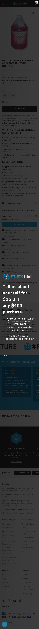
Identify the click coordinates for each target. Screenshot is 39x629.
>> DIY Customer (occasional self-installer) (19, 337)
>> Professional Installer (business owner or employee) (19, 320)
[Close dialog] (36, 2)
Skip (5, 355)
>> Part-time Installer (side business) (19, 329)
